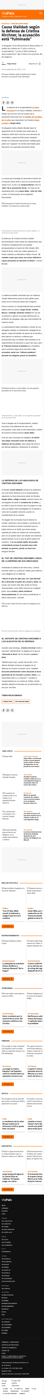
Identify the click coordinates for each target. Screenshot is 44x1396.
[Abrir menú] (40, 13)
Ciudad (5, 1391)
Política (5, 24)
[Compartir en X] (12, 102)
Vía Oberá (5, 1267)
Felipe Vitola (11, 63)
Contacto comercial (9, 1347)
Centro (4, 1218)
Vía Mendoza (6, 1251)
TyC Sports (25, 1391)
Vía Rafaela (6, 1273)
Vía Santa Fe (6, 1270)
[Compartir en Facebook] (3, 102)
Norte (4, 1237)
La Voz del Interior (10, 1393)
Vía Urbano (6, 1322)
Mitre (27, 1388)
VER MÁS (6, 926)
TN (11, 1388)
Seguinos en (33, 63)
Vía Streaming (7, 1324)
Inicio (4, 1205)
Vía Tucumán (6, 1242)
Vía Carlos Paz (7, 1221)
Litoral (4, 1256)
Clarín (5, 1388)
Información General (9, 1303)
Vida (3, 1314)
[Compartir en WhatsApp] (8, 102)
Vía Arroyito (6, 1224)
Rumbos (4, 1333)
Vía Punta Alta (7, 1232)
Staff (4, 1353)
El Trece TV (19, 1388)
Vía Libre (5, 1330)
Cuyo (3, 1249)
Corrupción (7, 701)
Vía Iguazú (5, 1264)
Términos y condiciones (10, 1342)
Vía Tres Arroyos (8, 1229)
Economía (5, 1300)
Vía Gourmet (6, 1327)
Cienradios (15, 1391)
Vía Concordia (7, 1278)
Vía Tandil (5, 1226)
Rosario (5, 1211)
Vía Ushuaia (6, 1288)
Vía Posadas (6, 1259)
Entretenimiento (8, 1306)
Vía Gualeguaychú (8, 1281)
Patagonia (5, 1286)
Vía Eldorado (6, 1261)
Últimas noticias (8, 1295)
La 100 (34, 1388)
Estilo (4, 1312)
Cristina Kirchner (19, 24)
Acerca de (5, 1350)
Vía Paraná (6, 1275)
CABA (3, 1214)
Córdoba (5, 1208)
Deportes (5, 1309)
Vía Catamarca (7, 1245)
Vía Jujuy (5, 1239)
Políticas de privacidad (10, 1345)
